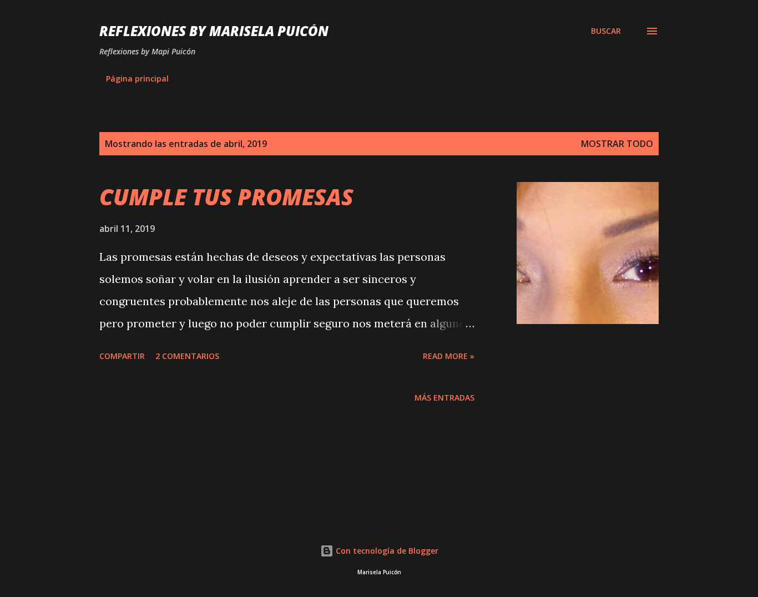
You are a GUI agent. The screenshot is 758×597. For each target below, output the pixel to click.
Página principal (137, 78)
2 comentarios (187, 356)
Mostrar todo (617, 144)
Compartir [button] (122, 356)
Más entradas (444, 397)
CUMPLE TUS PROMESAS (226, 196)
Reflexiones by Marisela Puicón (214, 31)
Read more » (448, 356)
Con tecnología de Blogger (385, 550)
